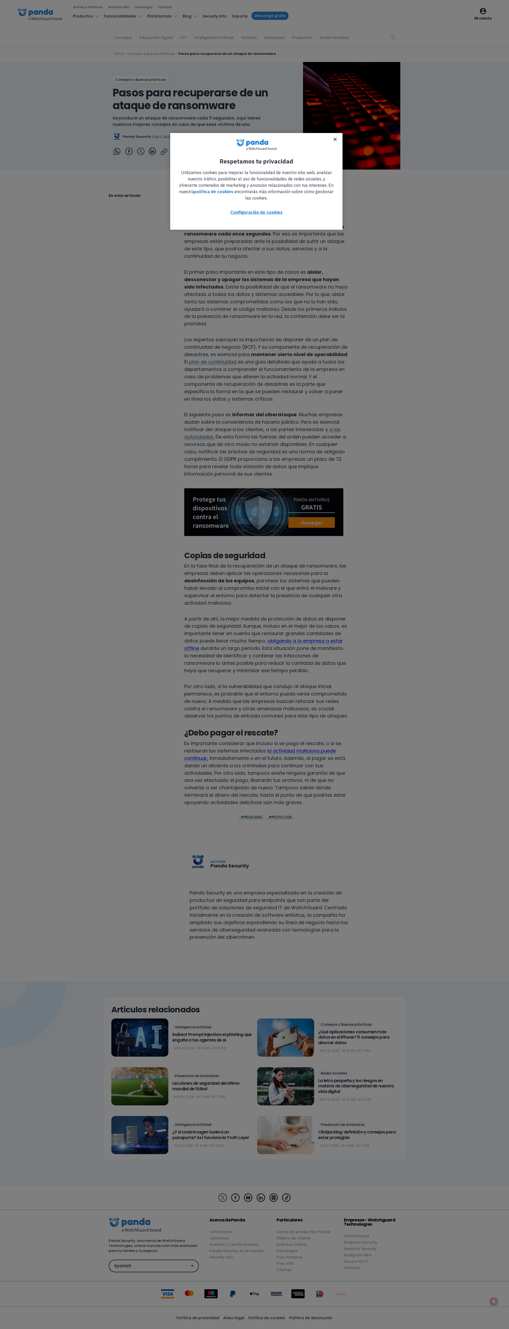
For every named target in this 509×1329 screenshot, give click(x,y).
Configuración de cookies (256, 212)
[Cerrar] (335, 139)
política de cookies (213, 191)
